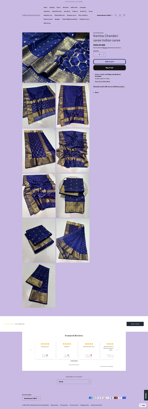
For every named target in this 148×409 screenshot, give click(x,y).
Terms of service (74, 405)
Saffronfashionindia (32, 405)
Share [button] (97, 92)
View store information (102, 81)
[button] (116, 15)
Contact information (96, 405)
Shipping (104, 47)
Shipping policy (85, 405)
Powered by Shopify (43, 405)
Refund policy (54, 405)
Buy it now (109, 68)
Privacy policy (64, 405)
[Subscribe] (89, 382)
